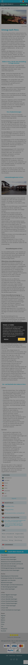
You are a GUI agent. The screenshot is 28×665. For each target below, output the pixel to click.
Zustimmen (21, 339)
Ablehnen (6, 339)
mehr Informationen (11, 336)
